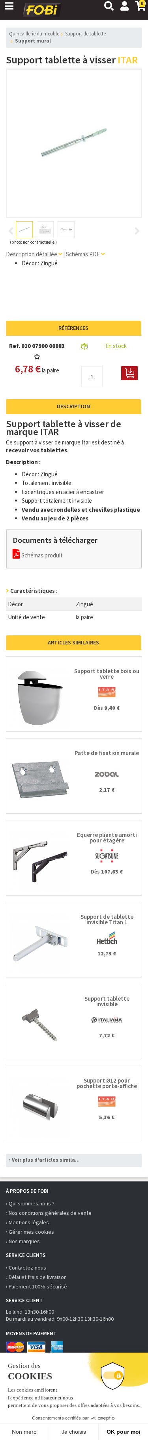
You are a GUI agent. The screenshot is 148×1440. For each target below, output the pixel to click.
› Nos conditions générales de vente (49, 1212)
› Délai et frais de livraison (36, 1277)
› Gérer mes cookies (30, 1231)
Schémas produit (41, 555)
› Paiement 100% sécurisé (36, 1286)
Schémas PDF (83, 254)
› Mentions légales (27, 1222)
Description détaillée (32, 254)
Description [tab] (73, 406)
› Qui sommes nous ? (30, 1203)
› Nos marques (23, 1241)
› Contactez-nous (26, 1267)
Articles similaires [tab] (73, 642)
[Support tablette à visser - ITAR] (74, 143)
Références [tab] (73, 327)
